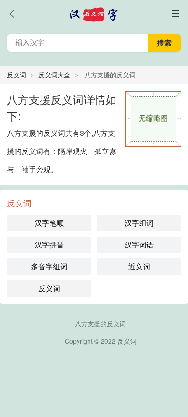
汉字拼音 (49, 244)
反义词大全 (54, 75)
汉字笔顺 (49, 222)
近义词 (139, 266)
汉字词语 (139, 244)
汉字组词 (139, 222)
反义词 (16, 75)
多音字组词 (49, 266)
